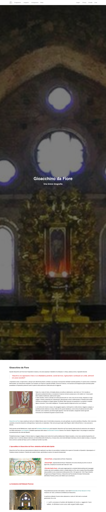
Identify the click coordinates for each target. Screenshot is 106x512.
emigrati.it (26, 2)
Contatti (90, 2)
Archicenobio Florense (53, 430)
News (41, 2)
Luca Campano (25, 430)
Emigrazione (17, 2)
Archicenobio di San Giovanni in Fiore (80, 491)
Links (95, 2)
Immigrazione (34, 2)
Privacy (84, 2)
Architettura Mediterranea (43, 428)
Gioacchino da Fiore (14, 421)
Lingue (78, 2)
